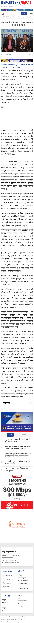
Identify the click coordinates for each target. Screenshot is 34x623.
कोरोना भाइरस (14, 17)
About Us (4, 617)
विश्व (3, 611)
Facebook (9, 576)
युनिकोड (20, 575)
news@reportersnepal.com (12, 563)
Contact (17, 617)
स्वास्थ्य (19, 598)
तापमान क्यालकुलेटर (23, 589)
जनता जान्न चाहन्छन (22, 601)
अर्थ (3, 605)
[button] (31, 14)
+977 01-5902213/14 (10, 560)
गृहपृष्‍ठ (4, 600)
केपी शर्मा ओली (6, 17)
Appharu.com (21, 622)
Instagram (9, 583)
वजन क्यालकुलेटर (22, 586)
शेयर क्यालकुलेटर (22, 578)
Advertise (10, 617)
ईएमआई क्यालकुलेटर (23, 581)
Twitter (8, 579)
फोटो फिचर (20, 606)
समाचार (4, 602)
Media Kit (22, 617)
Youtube (7, 587)
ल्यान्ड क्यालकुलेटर (22, 583)
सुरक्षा (19, 603)
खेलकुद (4, 608)
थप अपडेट (17, 476)
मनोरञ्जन (20, 595)
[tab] (10, 435)
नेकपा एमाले (23, 17)
